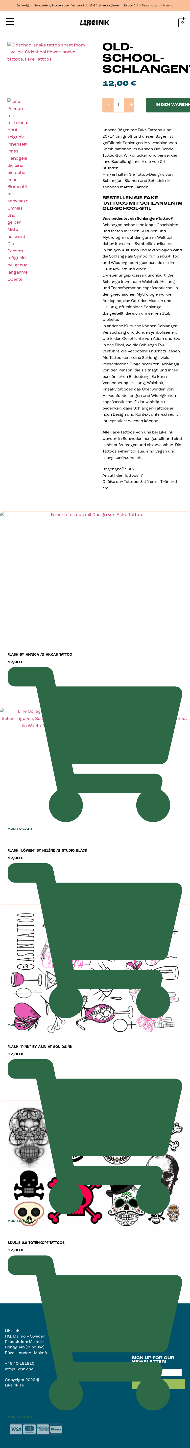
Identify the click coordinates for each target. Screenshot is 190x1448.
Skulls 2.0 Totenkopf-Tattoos (36, 1243)
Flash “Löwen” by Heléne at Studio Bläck (47, 851)
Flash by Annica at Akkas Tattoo (40, 655)
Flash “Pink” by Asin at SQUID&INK (40, 1047)
